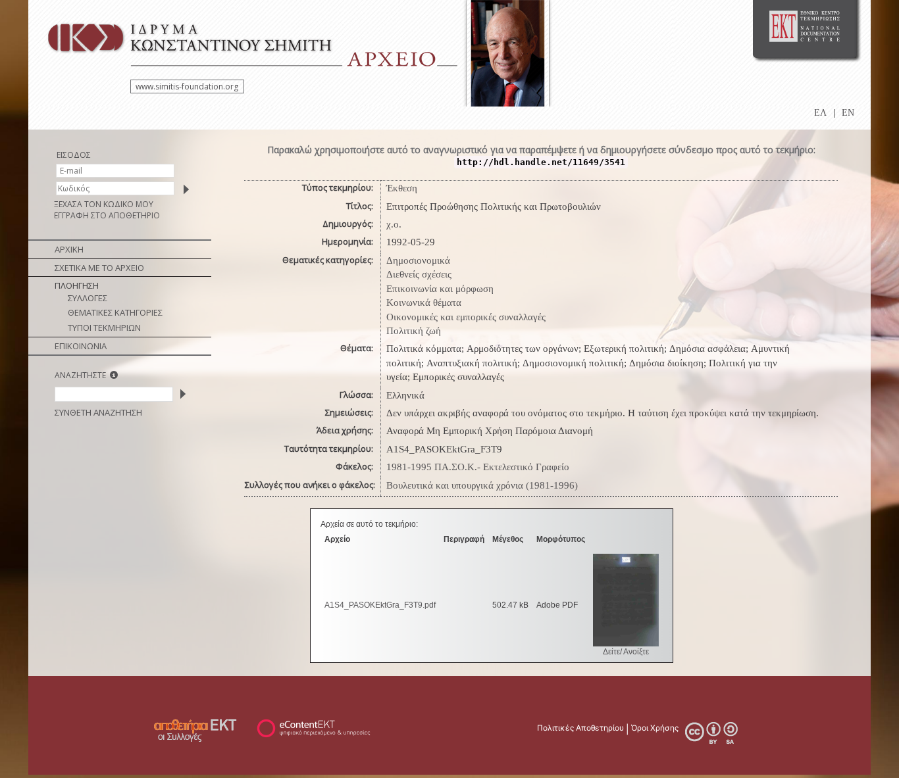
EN (848, 113)
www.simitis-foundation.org (187, 86)
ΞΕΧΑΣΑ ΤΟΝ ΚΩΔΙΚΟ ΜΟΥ (103, 204)
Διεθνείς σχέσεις (418, 274)
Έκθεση (401, 188)
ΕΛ (820, 113)
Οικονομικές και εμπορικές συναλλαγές (466, 317)
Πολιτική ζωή (413, 331)
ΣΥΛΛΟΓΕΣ (87, 298)
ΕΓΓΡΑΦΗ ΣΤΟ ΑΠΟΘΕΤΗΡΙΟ (107, 215)
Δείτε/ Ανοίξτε (626, 651)
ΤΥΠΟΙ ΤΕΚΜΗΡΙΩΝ (104, 327)
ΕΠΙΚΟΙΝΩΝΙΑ (81, 346)
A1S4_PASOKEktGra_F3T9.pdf (380, 605)
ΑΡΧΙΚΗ (69, 249)
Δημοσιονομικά (418, 260)
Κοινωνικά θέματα (423, 302)
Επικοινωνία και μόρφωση (440, 288)
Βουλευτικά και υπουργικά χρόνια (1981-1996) (482, 485)
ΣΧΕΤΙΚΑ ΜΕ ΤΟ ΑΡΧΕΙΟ (99, 268)
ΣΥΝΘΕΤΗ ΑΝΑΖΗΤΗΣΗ (98, 412)
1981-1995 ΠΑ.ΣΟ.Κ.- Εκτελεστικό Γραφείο (477, 467)
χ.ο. (393, 224)
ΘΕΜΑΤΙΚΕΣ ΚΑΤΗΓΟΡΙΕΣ (115, 312)
